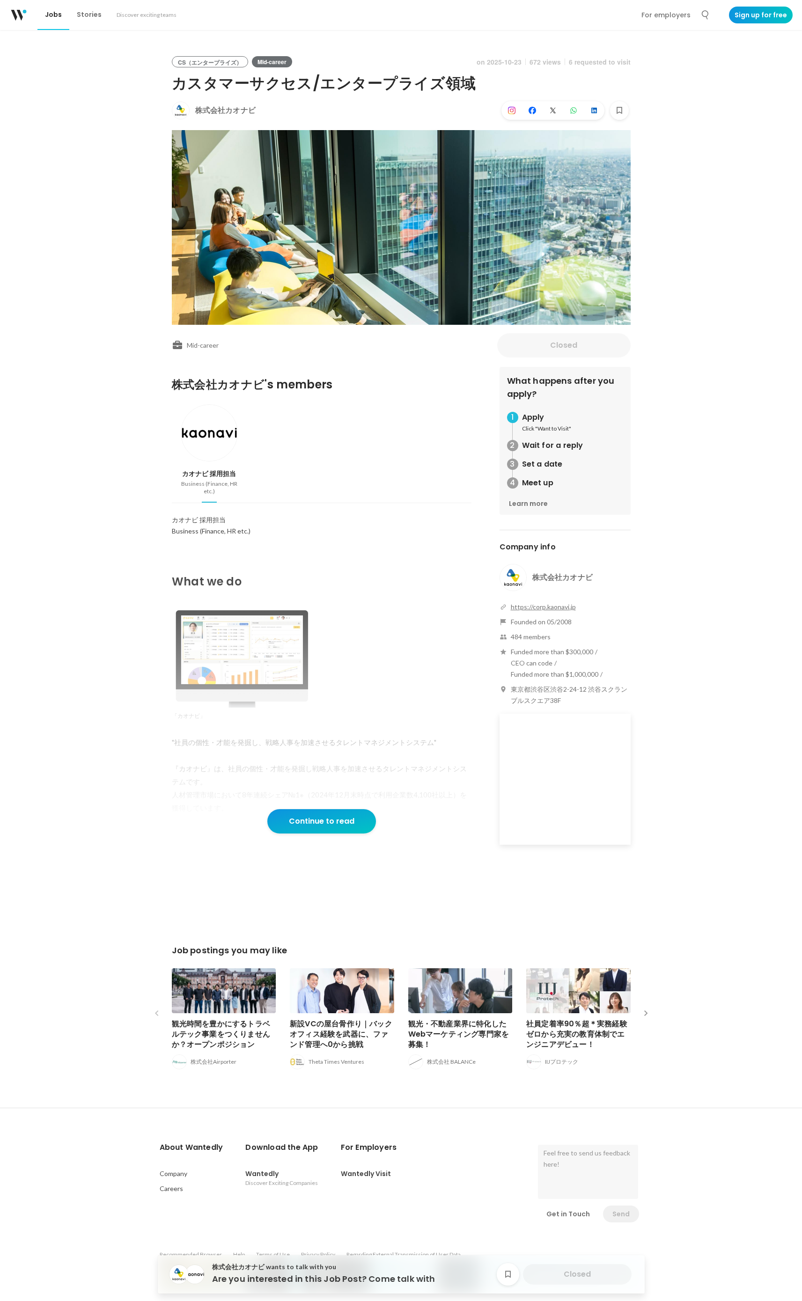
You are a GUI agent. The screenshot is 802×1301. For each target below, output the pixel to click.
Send (621, 1214)
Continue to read (321, 821)
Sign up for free (761, 15)
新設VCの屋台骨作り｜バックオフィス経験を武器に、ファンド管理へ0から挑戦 (341, 1034)
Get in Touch (568, 1214)
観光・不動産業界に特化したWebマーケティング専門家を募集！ (458, 1034)
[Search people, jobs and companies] (705, 15)
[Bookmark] (619, 110)
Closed (563, 345)
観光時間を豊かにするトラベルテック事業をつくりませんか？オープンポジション (221, 1034)
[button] (191, 1147)
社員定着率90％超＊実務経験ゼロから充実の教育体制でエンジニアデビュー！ (576, 1034)
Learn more (528, 503)
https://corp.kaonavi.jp (543, 607)
